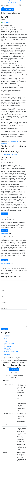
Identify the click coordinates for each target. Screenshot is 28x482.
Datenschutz (17, 0)
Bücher (5, 338)
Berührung (6, 336)
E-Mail (2, 290)
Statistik (18, 367)
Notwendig (11, 367)
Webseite (3, 302)
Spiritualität (7, 354)
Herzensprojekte (8, 346)
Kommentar (4, 308)
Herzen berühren (8, 345)
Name (2, 285)
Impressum (23, 0)
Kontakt (11, 0)
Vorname (3, 279)
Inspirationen (7, 348)
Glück (8, 141)
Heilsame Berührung (9, 343)
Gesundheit (7, 340)
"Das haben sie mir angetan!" (11, 154)
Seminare (6, 353)
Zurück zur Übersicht (7, 9)
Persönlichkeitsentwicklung (11, 351)
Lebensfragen (14, 141)
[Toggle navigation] (3, 7)
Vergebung (4, 143)
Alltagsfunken (7, 335)
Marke (2, 296)
